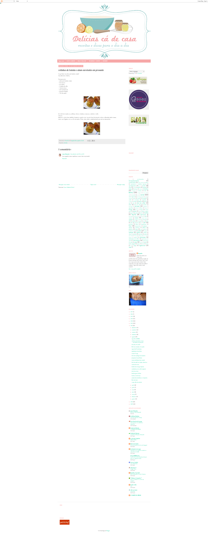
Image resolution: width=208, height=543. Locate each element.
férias (141, 208)
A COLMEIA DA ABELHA (135, 495)
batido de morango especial (138, 366)
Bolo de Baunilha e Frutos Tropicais (138, 474)
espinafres (131, 208)
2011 (132, 325)
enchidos (145, 204)
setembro (134, 334)
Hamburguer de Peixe (136, 373)
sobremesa (143, 237)
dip (129, 203)
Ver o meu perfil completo (134, 269)
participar (131, 224)
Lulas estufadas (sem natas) (138, 360)
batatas (144, 187)
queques (131, 232)
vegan (135, 245)
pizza (136, 229)
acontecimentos (132, 182)
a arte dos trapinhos (135, 438)
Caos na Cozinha (134, 462)
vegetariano (142, 245)
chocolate (144, 198)
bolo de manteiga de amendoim (138, 355)
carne (142, 195)
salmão (134, 234)
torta (143, 244)
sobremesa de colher (134, 239)
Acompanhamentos (134, 181)
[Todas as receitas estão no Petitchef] (64, 524)
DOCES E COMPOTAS (71, 61)
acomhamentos (140, 179)
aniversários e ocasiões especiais (138, 184)
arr (139, 185)
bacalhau (138, 187)
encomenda (131, 206)
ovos (147, 221)
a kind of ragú (135, 353)
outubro (134, 332)
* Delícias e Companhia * (136, 478)
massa (136, 218)
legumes (134, 214)
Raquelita (140, 253)
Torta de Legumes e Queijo (136, 417)
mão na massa (133, 490)
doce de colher (141, 203)
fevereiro (134, 396)
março (133, 394)
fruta (141, 209)
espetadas (145, 206)
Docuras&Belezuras (134, 455)
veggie (130, 247)
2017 (132, 312)
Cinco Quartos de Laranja (136, 421)
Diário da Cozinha (134, 444)
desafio (140, 201)
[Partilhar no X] (91, 140)
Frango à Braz (133, 469)
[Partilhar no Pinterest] (94, 140)
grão (139, 211)
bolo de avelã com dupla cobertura (139, 362)
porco (145, 229)
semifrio (130, 237)
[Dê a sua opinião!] (89, 140)
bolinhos (140, 191)
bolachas (145, 189)
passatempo (143, 224)
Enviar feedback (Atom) (69, 187)
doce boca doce (135, 371)
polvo (141, 229)
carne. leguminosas (140, 196)
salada (138, 232)
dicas (145, 201)
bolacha (140, 189)
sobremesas (136, 240)
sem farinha (131, 235)
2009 (132, 404)
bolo (145, 191)
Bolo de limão (135, 380)
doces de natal (137, 204)
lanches (146, 213)
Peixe (130, 226)
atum (130, 187)
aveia (134, 187)
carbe (138, 195)
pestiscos (137, 227)
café (129, 195)
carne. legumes (132, 196)
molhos (133, 221)
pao (141, 222)
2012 (132, 323)
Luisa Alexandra (66, 154)
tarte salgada (132, 244)
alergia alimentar (141, 182)
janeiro (133, 399)
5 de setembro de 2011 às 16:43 (77, 154)
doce (133, 203)
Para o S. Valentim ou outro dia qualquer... (137, 480)
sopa (135, 242)
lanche (141, 213)
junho (133, 387)
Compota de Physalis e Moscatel (137, 434)
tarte (145, 242)
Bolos (131, 192)
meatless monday (138, 219)
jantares (136, 213)
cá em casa (145, 192)
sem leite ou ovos (143, 235)
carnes (146, 196)
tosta (147, 244)
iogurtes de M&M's (136, 339)
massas (130, 219)
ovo (143, 221)
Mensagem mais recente (64, 184)
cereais (130, 198)
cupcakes (135, 201)
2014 (132, 318)
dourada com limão (136, 344)
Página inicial (61, 61)
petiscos (131, 229)
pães (132, 222)
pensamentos (138, 226)
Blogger (108, 530)
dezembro (134, 327)
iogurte (131, 213)
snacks (135, 237)
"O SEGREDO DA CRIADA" (135, 429)
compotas (144, 200)
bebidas (135, 189)
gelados (135, 211)
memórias (144, 219)
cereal (134, 198)
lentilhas (135, 216)
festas (146, 208)
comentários (136, 200)
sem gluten (137, 235)
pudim (139, 231)
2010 (132, 402)
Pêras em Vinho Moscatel (135, 412)
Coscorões (132, 491)
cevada (138, 198)
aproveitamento (132, 186)
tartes (138, 244)
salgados (130, 234)
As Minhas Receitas (134, 416)
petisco (144, 227)
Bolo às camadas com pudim (138, 347)
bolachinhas (134, 190)
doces (130, 204)
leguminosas (143, 214)
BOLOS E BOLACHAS (82, 61)
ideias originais (145, 211)
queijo (145, 231)
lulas (145, 216)
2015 (132, 316)
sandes (145, 234)
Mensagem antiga (121, 184)
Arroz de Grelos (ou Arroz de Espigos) (138, 445)
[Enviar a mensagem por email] (88, 140)
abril (133, 392)
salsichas (140, 234)
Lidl (139, 216)
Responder (64, 158)
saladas (145, 232)
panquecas (136, 222)
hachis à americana (136, 375)
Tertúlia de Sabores (134, 433)
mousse (139, 221)
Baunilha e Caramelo (135, 473)
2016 (132, 314)
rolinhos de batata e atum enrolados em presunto (138, 341)
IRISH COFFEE (133, 440)
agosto (133, 337)
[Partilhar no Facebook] (92, 140)
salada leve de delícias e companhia (139, 378)
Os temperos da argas (135, 449)
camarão (133, 195)
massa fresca (144, 218)
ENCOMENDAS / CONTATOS (94, 61)
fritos (137, 209)
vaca (131, 245)
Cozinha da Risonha (134, 428)
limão (142, 216)
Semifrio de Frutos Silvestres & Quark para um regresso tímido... (138, 457)
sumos (141, 242)
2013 (132, 321)
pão (145, 223)
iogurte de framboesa (137, 349)
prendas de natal (132, 231)
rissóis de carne (135, 364)
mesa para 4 (133, 467)
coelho (130, 200)
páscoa (137, 224)
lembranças (131, 216)
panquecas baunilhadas (137, 358)
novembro (134, 330)
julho (133, 385)
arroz (143, 186)
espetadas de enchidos (137, 351)
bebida (130, 189)
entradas (65, 143)
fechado (136, 208)
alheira (146, 182)
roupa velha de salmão (137, 382)
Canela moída (133, 485)
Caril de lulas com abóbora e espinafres (136, 423)
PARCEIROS (105, 61)
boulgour (139, 192)
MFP (129, 221)
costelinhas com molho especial (139, 369)
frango (130, 210)
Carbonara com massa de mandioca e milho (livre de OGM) (138, 451)
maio (133, 389)
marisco (130, 218)
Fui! (131, 486)
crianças (130, 201)
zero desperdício (134, 463)
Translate (139, 73)
